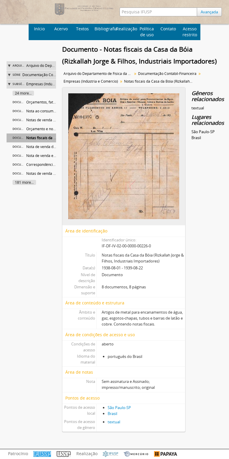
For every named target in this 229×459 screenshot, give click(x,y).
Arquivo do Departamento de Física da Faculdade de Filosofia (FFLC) (99, 73)
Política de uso (147, 31)
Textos (82, 29)
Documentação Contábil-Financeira (51, 74)
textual (114, 422)
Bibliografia (104, 29)
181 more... (24, 182)
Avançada (209, 12)
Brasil (112, 413)
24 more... (23, 93)
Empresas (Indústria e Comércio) (53, 84)
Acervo (61, 29)
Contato (168, 29)
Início (39, 29)
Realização (126, 29)
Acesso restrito (189, 31)
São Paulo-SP (119, 407)
